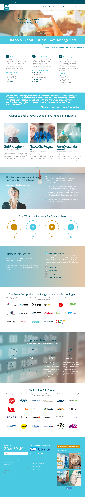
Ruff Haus (9, 472)
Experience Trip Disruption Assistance (29, 27)
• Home (33, 457)
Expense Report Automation (55, 274)
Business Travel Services (51, 7)
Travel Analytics (52, 270)
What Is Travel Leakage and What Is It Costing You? (43, 47)
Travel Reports (52, 267)
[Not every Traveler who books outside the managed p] (75, 461)
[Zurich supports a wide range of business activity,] (63, 478)
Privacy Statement (7, 457)
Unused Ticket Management (56, 253)
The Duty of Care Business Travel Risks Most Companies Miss (41, 147)
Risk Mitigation (64, 76)
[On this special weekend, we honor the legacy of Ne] (75, 478)
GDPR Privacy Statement (9, 462)
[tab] (62, 253)
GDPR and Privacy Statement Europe (12, 460)
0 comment (17, 149)
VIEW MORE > (10, 82)
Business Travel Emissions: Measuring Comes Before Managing (67, 147)
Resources (66, 7)
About (76, 7)
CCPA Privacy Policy (8, 464)
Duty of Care (37, 72)
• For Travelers (35, 460)
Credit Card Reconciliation (55, 277)
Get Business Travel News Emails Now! (68, 446)
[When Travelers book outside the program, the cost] (63, 461)
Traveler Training (38, 79)
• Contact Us (34, 469)
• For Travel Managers (37, 463)
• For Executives (35, 466)
